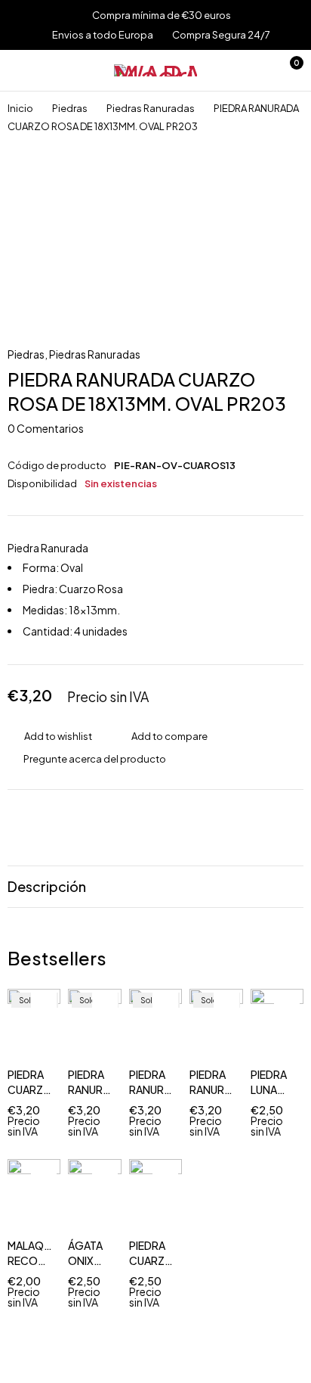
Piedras (70, 108)
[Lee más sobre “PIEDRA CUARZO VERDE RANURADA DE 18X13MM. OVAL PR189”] (44, 1035)
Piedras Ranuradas (150, 108)
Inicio (20, 108)
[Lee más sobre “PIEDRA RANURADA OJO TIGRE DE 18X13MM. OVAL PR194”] (105, 1035)
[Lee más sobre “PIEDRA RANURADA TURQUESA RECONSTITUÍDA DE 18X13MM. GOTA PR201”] (165, 1035)
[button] (287, 1035)
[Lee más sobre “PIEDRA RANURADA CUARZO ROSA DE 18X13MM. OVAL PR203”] (226, 1035)
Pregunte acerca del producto (94, 759)
